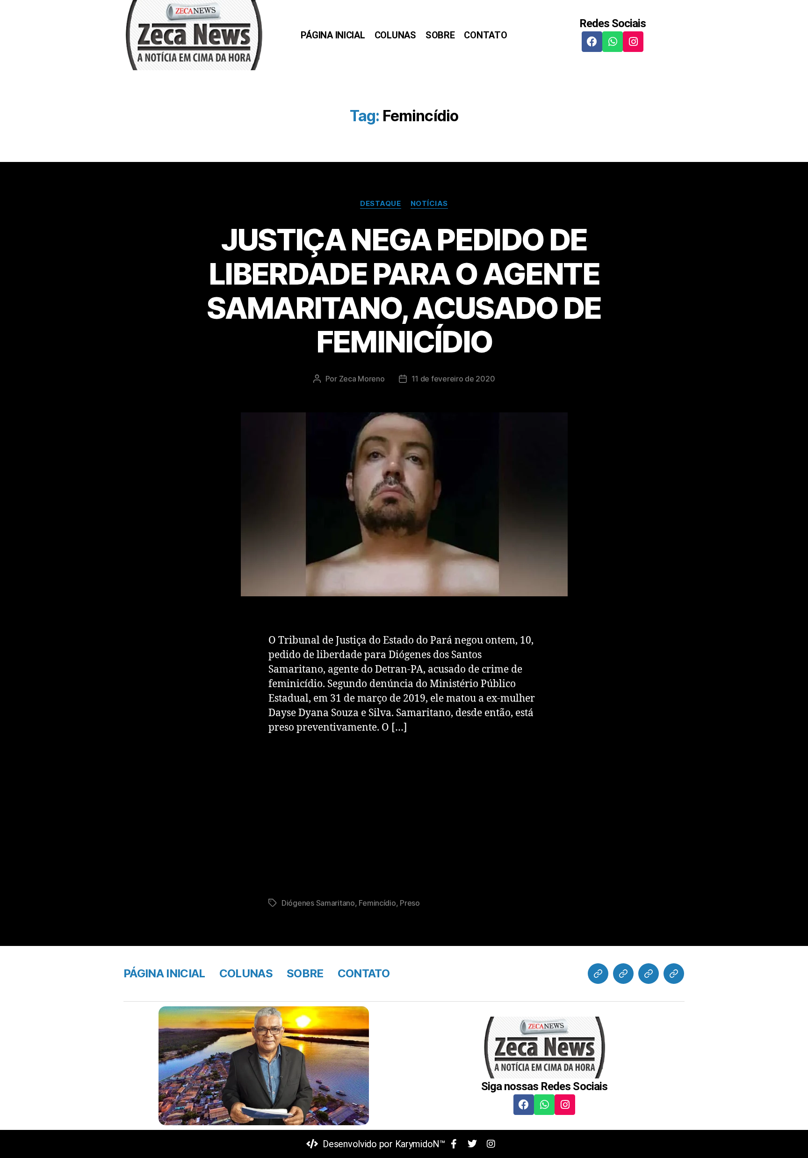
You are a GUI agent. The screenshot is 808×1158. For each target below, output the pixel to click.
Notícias (429, 203)
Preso (410, 903)
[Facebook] (592, 41)
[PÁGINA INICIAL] (598, 973)
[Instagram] (633, 41)
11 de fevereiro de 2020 (453, 378)
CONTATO (485, 35)
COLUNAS (395, 35)
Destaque (380, 203)
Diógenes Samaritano (318, 903)
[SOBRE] (648, 973)
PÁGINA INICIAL (333, 35)
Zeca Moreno (362, 378)
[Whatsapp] (612, 41)
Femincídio (377, 903)
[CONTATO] (674, 973)
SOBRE (440, 35)
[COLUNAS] (623, 973)
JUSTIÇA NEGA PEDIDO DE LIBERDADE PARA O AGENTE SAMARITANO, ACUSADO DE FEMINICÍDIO (404, 290)
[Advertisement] (404, 813)
